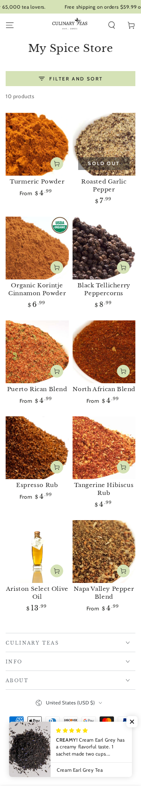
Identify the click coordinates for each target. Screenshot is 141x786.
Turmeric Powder (37, 181)
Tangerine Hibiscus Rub (103, 488)
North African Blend (104, 389)
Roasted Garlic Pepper (103, 185)
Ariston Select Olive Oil (37, 592)
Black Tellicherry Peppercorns (103, 289)
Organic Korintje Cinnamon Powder (37, 289)
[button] (111, 25)
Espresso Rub (37, 485)
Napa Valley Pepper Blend (104, 592)
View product (56, 163)
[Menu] (10, 25)
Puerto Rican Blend (37, 389)
